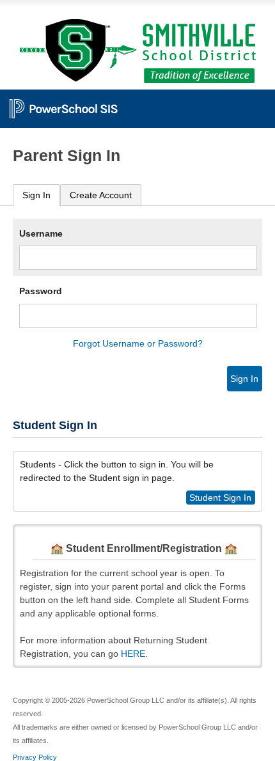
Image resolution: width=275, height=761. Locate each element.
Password (40, 291)
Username (41, 233)
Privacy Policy (35, 757)
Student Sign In (220, 497)
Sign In (36, 195)
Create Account (101, 195)
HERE (133, 653)
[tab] (36, 195)
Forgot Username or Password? (138, 343)
